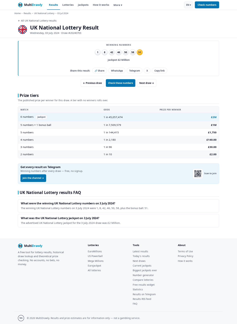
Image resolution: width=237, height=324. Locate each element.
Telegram (134, 70)
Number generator (143, 275)
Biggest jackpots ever (145, 270)
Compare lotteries (143, 279)
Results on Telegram (144, 294)
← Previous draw (92, 83)
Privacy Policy (185, 256)
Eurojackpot (94, 265)
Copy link (159, 70)
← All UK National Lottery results (37, 20)
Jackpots (83, 4)
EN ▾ (188, 4)
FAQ (135, 303)
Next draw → (146, 83)
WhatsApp (117, 70)
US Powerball (95, 256)
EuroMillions (95, 251)
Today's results (141, 256)
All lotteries (94, 270)
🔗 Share (99, 70)
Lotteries (68, 4)
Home (17, 13)
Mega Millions (96, 261)
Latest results (140, 251)
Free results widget (144, 284)
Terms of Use (185, 251)
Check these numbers (120, 83)
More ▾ (117, 5)
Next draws (139, 261)
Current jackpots (142, 265)
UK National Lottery (44, 13)
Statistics (138, 289)
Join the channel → (33, 178)
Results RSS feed (142, 299)
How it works (101, 4)
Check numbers (207, 4)
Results (53, 4)
